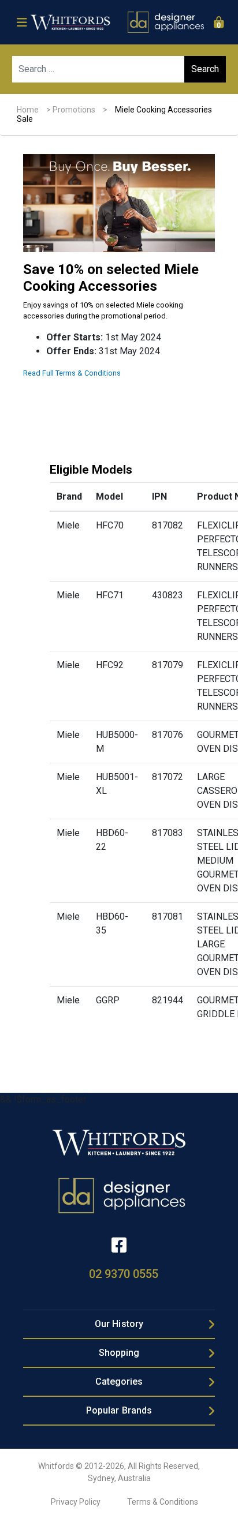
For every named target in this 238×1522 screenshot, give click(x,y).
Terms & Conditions (162, 1501)
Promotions (74, 109)
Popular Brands (119, 1410)
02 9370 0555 (123, 1274)
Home (28, 109)
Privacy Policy (76, 1501)
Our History (119, 1323)
